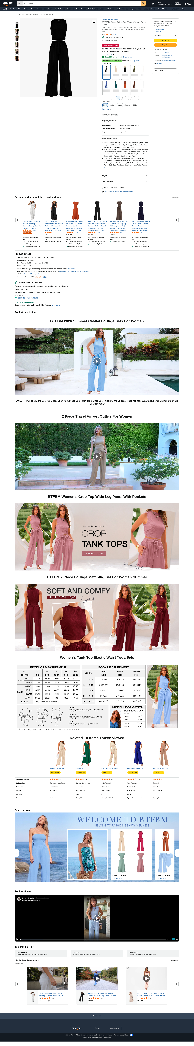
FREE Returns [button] (107, 54)
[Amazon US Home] (76, 1029)
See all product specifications (113, 187)
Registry (133, 9)
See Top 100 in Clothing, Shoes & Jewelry (73, 271)
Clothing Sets (50, 14)
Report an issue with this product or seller (119, 192)
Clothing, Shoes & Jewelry (24, 14)
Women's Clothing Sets (31, 274)
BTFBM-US (165, 52)
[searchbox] (82, 3)
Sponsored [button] (18, 963)
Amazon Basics (36, 9)
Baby (183, 9)
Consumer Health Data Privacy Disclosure (99, 1035)
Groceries (70, 9)
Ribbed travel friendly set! (31, 900)
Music (140, 9)
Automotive (176, 9)
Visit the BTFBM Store (110, 19)
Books (102, 9)
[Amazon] (8, 3)
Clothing (42, 14)
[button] (5, 9)
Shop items (127, 57)
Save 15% (112, 61)
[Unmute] (177, 939)
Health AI (13, 9)
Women (35, 14)
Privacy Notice (80, 1035)
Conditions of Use (68, 1035)
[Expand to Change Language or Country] (103, 1028)
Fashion (125, 9)
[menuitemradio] (173, 939)
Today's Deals (93, 9)
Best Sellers (48, 9)
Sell (118, 9)
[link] (32, 224)
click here (71, 269)
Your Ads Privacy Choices (121, 1035)
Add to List (159, 70)
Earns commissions (42, 898)
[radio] (17, 25)
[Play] (17, 939)
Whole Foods (81, 9)
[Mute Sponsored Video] (65, 987)
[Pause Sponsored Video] (65, 983)
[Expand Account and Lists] (171, 4)
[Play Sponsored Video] (97, 978)
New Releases (60, 9)
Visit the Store (117, 878)
